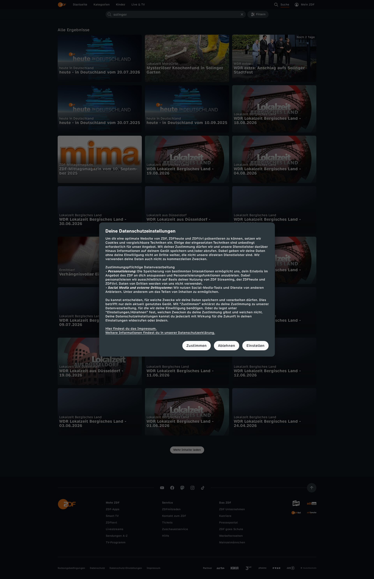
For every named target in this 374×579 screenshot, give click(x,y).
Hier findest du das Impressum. (131, 328)
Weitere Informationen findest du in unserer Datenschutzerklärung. (160, 333)
